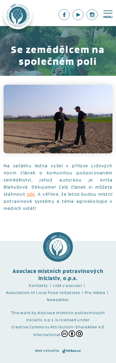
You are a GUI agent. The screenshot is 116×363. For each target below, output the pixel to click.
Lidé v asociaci (67, 285)
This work (21, 312)
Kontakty (38, 285)
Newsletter (58, 299)
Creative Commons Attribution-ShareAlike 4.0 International (58, 331)
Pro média (95, 292)
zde (31, 194)
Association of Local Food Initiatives (43, 292)
